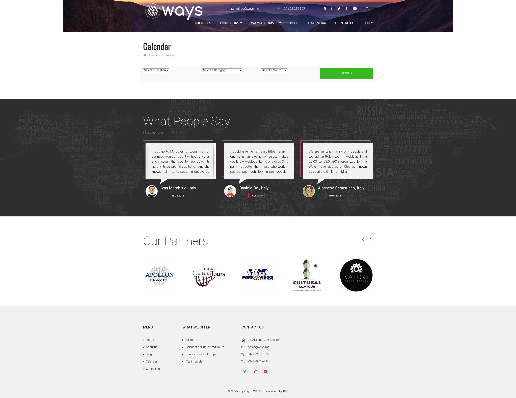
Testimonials (194, 361)
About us (203, 23)
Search (346, 73)
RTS (285, 391)
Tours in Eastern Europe (201, 354)
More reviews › (154, 132)
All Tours (191, 339)
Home (152, 55)
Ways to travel (264, 23)
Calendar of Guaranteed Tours (205, 347)
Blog (294, 23)
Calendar (317, 23)
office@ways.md (247, 8)
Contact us (345, 23)
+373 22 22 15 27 (293, 8)
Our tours (229, 23)
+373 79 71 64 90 (258, 361)
